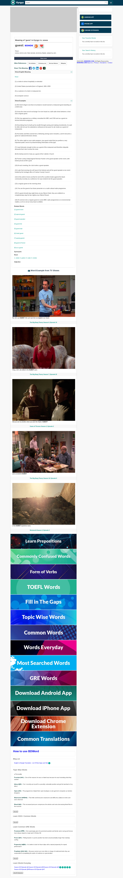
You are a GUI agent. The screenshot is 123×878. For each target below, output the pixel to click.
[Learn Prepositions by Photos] (44, 548)
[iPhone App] (44, 715)
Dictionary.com (42, 63)
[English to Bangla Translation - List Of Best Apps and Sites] (49, 763)
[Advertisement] (43, 19)
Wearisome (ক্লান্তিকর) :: (21, 797)
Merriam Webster (53, 63)
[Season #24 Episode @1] (60, 868)
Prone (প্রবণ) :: (18, 838)
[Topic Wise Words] (44, 624)
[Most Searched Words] (44, 670)
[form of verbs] (44, 578)
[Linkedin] (37, 69)
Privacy (96, 62)
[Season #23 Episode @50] (63, 868)
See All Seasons (18, 873)
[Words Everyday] (44, 654)
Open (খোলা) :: (18, 791)
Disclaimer (103, 62)
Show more (43, 58)
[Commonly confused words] (44, 563)
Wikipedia (63, 63)
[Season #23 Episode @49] (65, 868)
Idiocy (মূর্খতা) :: (18, 784)
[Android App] (44, 700)
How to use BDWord (26, 751)
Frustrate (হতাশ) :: (19, 777)
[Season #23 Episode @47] (70, 868)
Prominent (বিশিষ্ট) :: (20, 831)
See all (15, 811)
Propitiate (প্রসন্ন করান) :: (21, 851)
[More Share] (44, 69)
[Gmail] (41, 69)
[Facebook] (30, 69)
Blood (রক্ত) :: (18, 804)
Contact (110, 62)
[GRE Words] (44, 685)
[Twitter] (34, 69)
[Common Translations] (44, 746)
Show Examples (43, 100)
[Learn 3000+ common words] (44, 639)
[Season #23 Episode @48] (67, 868)
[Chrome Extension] (44, 730)
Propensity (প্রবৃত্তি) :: (20, 844)
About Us (90, 62)
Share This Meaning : (21, 68)
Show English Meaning (43, 72)
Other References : (20, 63)
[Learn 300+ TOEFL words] (44, 594)
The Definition (32, 63)
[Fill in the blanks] (44, 609)
